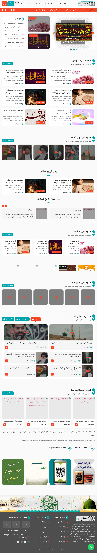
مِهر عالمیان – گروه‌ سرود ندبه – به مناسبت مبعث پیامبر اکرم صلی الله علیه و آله (72, 343)
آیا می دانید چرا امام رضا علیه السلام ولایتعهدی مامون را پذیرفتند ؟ (62, 113)
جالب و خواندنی (33, 36)
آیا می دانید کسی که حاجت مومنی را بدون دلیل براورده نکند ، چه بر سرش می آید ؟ (61, 93)
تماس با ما (24, 4)
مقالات (66, 4)
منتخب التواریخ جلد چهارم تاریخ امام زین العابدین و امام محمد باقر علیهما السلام (36, 421)
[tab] (36, 319)
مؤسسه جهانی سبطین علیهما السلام (41, 549)
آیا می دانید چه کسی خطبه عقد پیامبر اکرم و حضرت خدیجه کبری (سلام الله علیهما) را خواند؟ (38, 30)
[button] (93, 33)
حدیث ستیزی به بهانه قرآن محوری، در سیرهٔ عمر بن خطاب (14, 91)
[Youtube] (5, 10)
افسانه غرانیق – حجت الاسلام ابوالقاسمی (22, 368)
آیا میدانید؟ (32, 18)
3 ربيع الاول (78, 210)
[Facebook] (3, 10)
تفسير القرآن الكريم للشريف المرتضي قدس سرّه (13, 421)
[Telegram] (11, 10)
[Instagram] (14, 10)
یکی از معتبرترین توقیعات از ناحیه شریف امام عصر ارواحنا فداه (39, 47)
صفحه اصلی (73, 4)
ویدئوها (59, 4)
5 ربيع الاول (30, 210)
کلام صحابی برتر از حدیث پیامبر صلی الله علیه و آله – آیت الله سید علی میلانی (20, 355)
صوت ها (53, 4)
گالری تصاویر (45, 4)
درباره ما (31, 4)
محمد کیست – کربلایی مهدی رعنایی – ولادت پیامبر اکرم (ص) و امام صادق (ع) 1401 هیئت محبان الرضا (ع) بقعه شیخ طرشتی (25, 343)
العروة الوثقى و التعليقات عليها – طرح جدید (85, 421)
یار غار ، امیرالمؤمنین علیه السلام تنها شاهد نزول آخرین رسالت (67, 355)
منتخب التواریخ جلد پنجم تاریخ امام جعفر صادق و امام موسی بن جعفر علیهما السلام (60, 421)
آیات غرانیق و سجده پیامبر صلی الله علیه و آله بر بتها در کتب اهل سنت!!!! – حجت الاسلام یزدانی (66, 369)
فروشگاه (37, 4)
